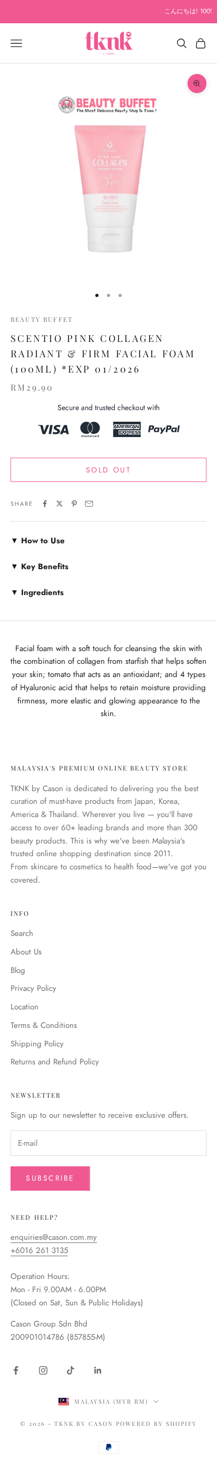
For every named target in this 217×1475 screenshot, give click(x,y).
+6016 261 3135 (39, 1250)
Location (24, 1007)
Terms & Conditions (44, 1025)
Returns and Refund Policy (55, 1062)
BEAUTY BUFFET (42, 319)
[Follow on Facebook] (16, 1370)
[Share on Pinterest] (74, 503)
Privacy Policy (33, 988)
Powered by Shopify (156, 1423)
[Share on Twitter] (59, 503)
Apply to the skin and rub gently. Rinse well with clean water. (103, 541)
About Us (26, 952)
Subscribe (50, 1178)
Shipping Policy (37, 1044)
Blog (18, 970)
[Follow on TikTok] (70, 1370)
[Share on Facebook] (45, 503)
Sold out (108, 470)
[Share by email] (89, 503)
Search (22, 933)
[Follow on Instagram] (43, 1370)
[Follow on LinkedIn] (98, 1370)
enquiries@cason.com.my (54, 1237)
